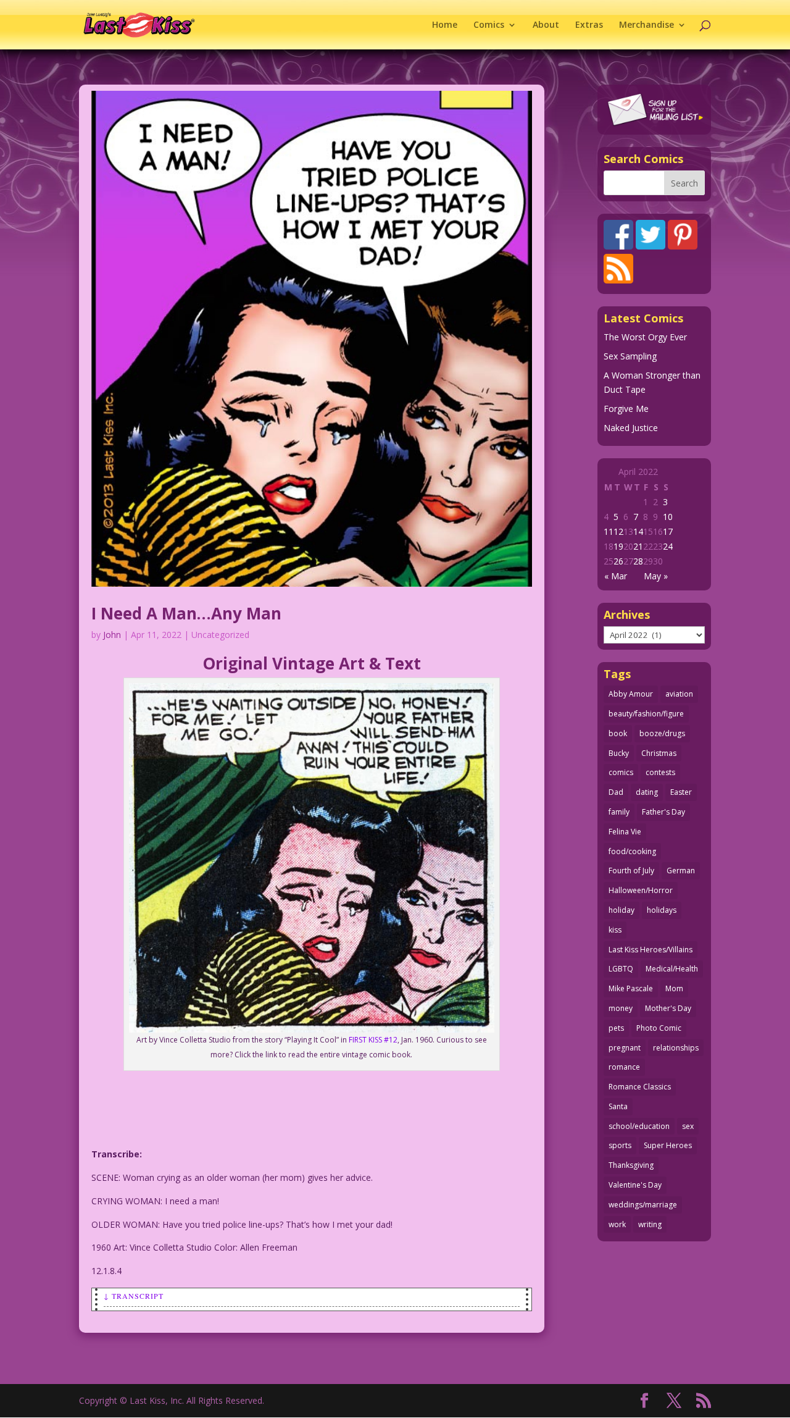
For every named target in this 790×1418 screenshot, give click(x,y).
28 (638, 561)
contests (660, 772)
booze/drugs (662, 733)
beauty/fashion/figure (646, 713)
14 (638, 531)
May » (656, 576)
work (617, 1224)
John (112, 634)
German (681, 870)
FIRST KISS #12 (373, 1039)
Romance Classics (640, 1086)
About (546, 25)
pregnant (625, 1048)
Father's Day (663, 812)
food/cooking (632, 851)
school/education (639, 1126)
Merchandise (646, 25)
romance (624, 1067)
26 (618, 561)
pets (616, 1028)
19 (618, 546)
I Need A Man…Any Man (186, 613)
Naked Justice (631, 428)
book (618, 733)
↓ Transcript (134, 1296)
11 (608, 531)
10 (668, 516)
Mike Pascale (631, 988)
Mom (674, 988)
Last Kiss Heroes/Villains (650, 949)
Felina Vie (625, 831)
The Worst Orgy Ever (645, 337)
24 (668, 546)
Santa (618, 1106)
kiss (615, 930)
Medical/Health (672, 968)
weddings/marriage (643, 1204)
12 (618, 531)
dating (647, 792)
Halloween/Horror (641, 890)
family (619, 812)
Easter (681, 792)
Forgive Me (626, 408)
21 (638, 546)
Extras (589, 25)
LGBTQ (621, 968)
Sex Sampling (630, 356)
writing (650, 1224)
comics (621, 772)
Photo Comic (658, 1028)
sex (688, 1126)
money (621, 1008)
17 (668, 531)
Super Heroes (668, 1145)
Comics (488, 25)
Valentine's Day (635, 1185)
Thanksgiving (631, 1165)
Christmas (658, 753)
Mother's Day (668, 1008)
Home (444, 25)
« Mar (615, 576)
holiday (621, 910)
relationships (676, 1048)
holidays (661, 910)
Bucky (619, 753)
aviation (679, 694)
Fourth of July (631, 870)
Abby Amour (631, 694)
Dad (616, 792)
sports (620, 1145)
